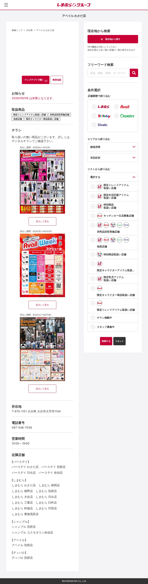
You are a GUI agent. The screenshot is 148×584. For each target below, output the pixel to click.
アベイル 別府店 (22, 545)
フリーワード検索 (101, 65)
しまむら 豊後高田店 (25, 514)
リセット (119, 341)
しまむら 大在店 (22, 497)
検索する (106, 341)
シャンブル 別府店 (24, 526)
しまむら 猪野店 (22, 491)
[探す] (134, 73)
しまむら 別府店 (46, 491)
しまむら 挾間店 (49, 485)
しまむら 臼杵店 (46, 502)
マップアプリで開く (34, 79)
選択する (95, 176)
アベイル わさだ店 (45, 30)
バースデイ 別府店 (54, 467)
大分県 (29, 30)
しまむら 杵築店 (22, 508)
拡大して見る (42, 221)
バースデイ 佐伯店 (51, 472)
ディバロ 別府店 (22, 557)
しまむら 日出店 (46, 497)
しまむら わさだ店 (24, 485)
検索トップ (17, 30)
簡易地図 (57, 79)
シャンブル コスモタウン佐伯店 (32, 532)
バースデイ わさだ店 (25, 467)
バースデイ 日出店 (24, 472)
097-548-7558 (22, 427)
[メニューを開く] (6, 5)
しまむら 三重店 (22, 502)
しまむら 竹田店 (46, 508)
